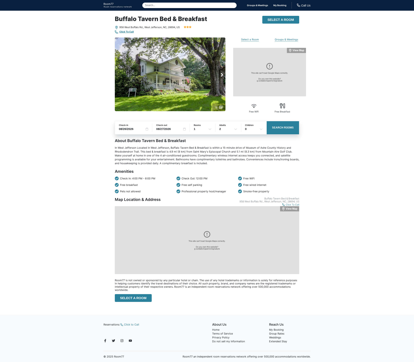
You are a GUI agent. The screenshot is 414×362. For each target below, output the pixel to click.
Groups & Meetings (257, 5)
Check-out (161, 125)
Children (249, 125)
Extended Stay (278, 341)
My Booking (279, 5)
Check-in (123, 125)
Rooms (197, 125)
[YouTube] (130, 341)
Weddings (275, 337)
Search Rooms (283, 127)
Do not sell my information (228, 341)
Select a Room (280, 19)
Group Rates (276, 333)
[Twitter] (113, 341)
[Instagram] (122, 341)
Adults (222, 125)
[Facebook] (105, 341)
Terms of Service (222, 333)
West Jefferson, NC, (155, 27)
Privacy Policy (220, 337)
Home (215, 329)
